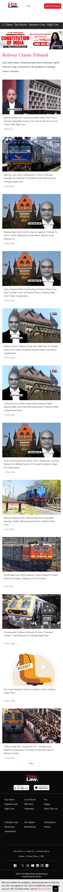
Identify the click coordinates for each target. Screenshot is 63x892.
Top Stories (20, 24)
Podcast (47, 827)
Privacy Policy (45, 889)
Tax (45, 799)
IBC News (28, 804)
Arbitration (29, 809)
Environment (49, 822)
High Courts (54, 24)
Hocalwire (36, 876)
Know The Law (51, 809)
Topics (9, 24)
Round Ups (9, 827)
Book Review (30, 827)
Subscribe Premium (52, 6)
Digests (47, 804)
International (10, 831)
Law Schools (29, 799)
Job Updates (29, 822)
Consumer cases (11, 822)
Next (31, 763)
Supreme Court (37, 24)
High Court (9, 809)
